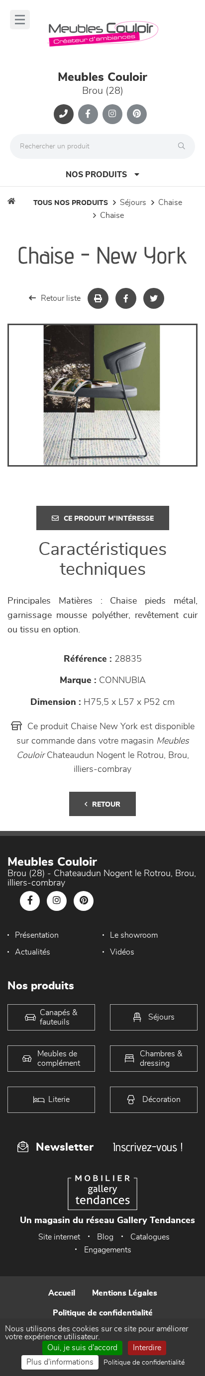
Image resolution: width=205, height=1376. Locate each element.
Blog (105, 1237)
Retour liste (61, 298)
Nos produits (96, 175)
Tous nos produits (70, 203)
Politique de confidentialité (103, 1313)
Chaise (170, 202)
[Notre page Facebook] (88, 114)
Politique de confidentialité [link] (144, 1362)
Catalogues (150, 1237)
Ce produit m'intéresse (109, 518)
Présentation (37, 935)
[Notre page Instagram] (112, 114)
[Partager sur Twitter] (153, 298)
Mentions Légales (124, 1293)
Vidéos (122, 952)
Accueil (61, 1293)
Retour (106, 804)
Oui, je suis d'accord (82, 1348)
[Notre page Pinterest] (137, 114)
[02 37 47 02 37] (64, 114)
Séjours (133, 202)
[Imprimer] (98, 298)
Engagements (107, 1250)
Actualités (32, 952)
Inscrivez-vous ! (148, 1147)
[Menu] (20, 19)
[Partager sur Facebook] (125, 298)
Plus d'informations (60, 1362)
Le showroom (134, 935)
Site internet (59, 1237)
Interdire (147, 1348)
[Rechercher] (184, 146)
